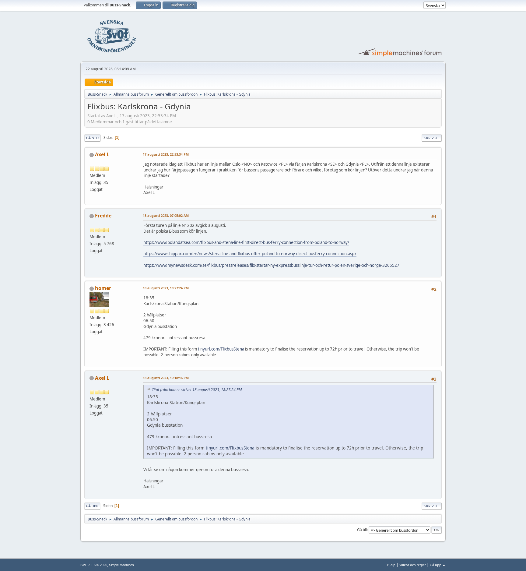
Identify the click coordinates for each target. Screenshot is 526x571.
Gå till (362, 529)
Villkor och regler (412, 564)
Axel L (102, 154)
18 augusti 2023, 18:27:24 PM (166, 288)
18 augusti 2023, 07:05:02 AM (166, 215)
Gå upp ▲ (438, 564)
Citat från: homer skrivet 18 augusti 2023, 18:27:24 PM (197, 389)
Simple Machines (121, 565)
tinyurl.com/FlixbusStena (221, 349)
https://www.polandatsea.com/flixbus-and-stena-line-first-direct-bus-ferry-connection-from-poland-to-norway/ (246, 242)
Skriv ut (431, 138)
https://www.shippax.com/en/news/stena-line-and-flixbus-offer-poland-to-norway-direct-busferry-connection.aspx (249, 253)
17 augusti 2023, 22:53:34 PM (166, 154)
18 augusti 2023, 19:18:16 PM (166, 377)
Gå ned (92, 138)
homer (103, 288)
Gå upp (92, 506)
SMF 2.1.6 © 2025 (93, 565)
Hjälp (391, 564)
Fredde (103, 215)
